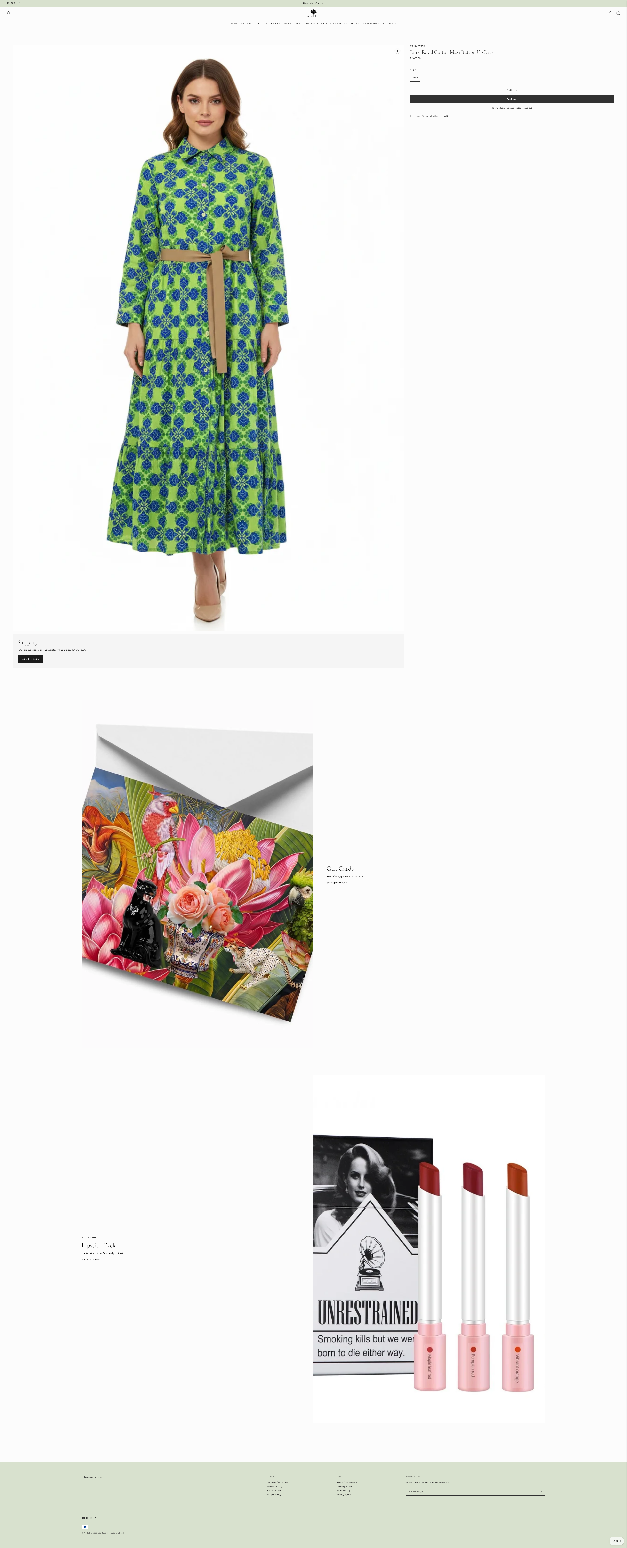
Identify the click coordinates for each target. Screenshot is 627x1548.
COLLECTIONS (337, 23)
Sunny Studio (418, 46)
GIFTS (354, 23)
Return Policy (274, 1490)
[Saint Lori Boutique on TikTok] (19, 3)
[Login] (610, 13)
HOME (234, 23)
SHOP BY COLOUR (315, 23)
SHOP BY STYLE (291, 23)
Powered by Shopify (116, 1533)
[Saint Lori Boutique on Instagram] (15, 3)
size (413, 69)
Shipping (508, 108)
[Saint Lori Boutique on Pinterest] (12, 3)
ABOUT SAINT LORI (250, 23)
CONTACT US (389, 23)
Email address (416, 1488)
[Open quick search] (9, 13)
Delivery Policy (274, 1486)
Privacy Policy (274, 1494)
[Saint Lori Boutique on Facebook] (8, 3)
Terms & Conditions (277, 1482)
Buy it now (512, 99)
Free (415, 77)
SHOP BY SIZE (370, 23)
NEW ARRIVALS (272, 23)
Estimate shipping (30, 659)
